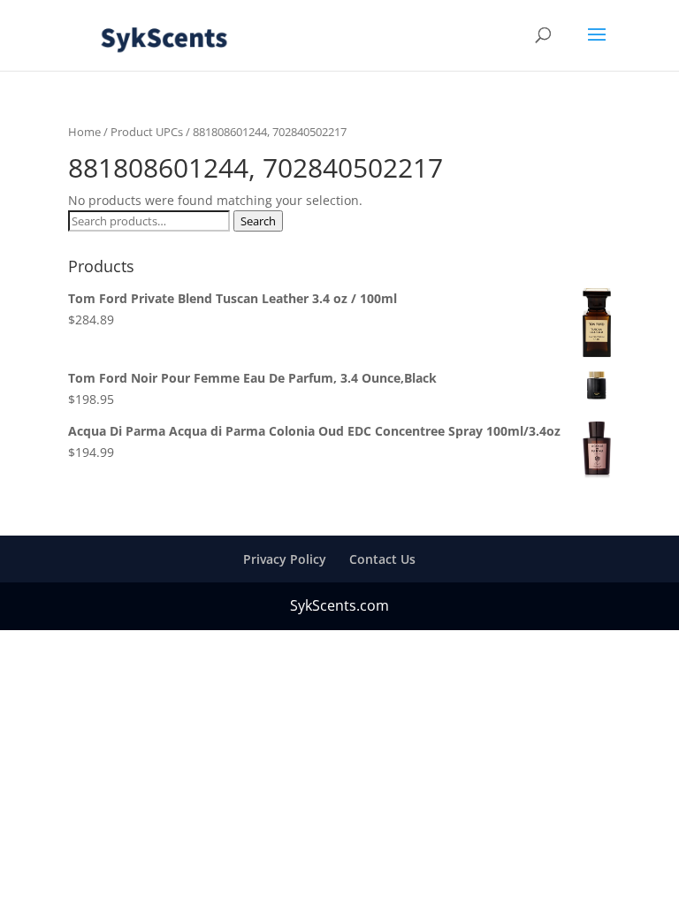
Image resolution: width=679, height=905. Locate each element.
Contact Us (382, 559)
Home (84, 132)
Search (258, 221)
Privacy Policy (284, 559)
